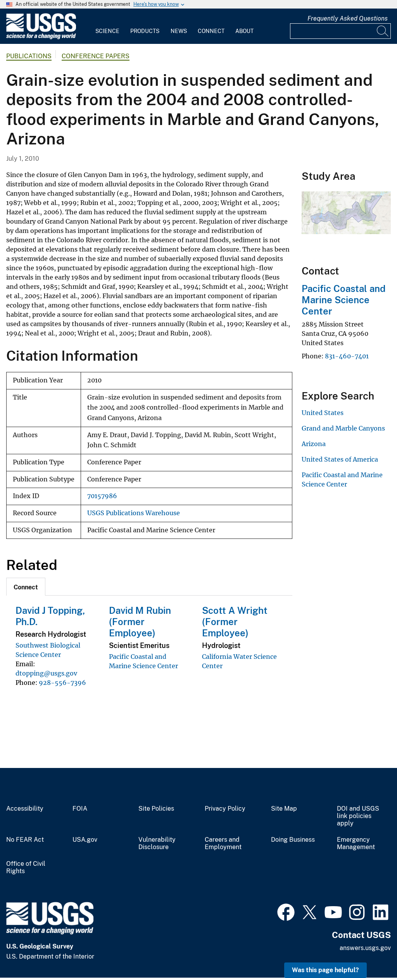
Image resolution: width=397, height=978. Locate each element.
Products (144, 31)
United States (322, 413)
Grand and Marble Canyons (343, 428)
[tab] (25, 587)
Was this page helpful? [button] (325, 970)
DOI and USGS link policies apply (358, 816)
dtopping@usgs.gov (46, 673)
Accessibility (24, 808)
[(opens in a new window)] (286, 911)
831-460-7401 (347, 356)
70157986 (102, 496)
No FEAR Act (25, 839)
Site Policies (156, 808)
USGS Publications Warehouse (133, 513)
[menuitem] (107, 26)
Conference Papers (95, 56)
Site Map (284, 808)
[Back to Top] (368, 949)
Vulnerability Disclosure (157, 843)
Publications (29, 56)
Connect (211, 31)
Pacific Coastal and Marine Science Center (343, 299)
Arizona (314, 444)
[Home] (41, 37)
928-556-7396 (62, 682)
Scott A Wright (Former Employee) (235, 621)
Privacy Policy (225, 808)
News (179, 31)
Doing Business (293, 839)
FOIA (79, 808)
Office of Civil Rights (25, 867)
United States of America (340, 459)
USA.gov (84, 839)
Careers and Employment (223, 843)
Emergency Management (356, 843)
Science (107, 31)
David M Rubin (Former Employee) (140, 621)
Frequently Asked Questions (347, 18)
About (244, 31)
